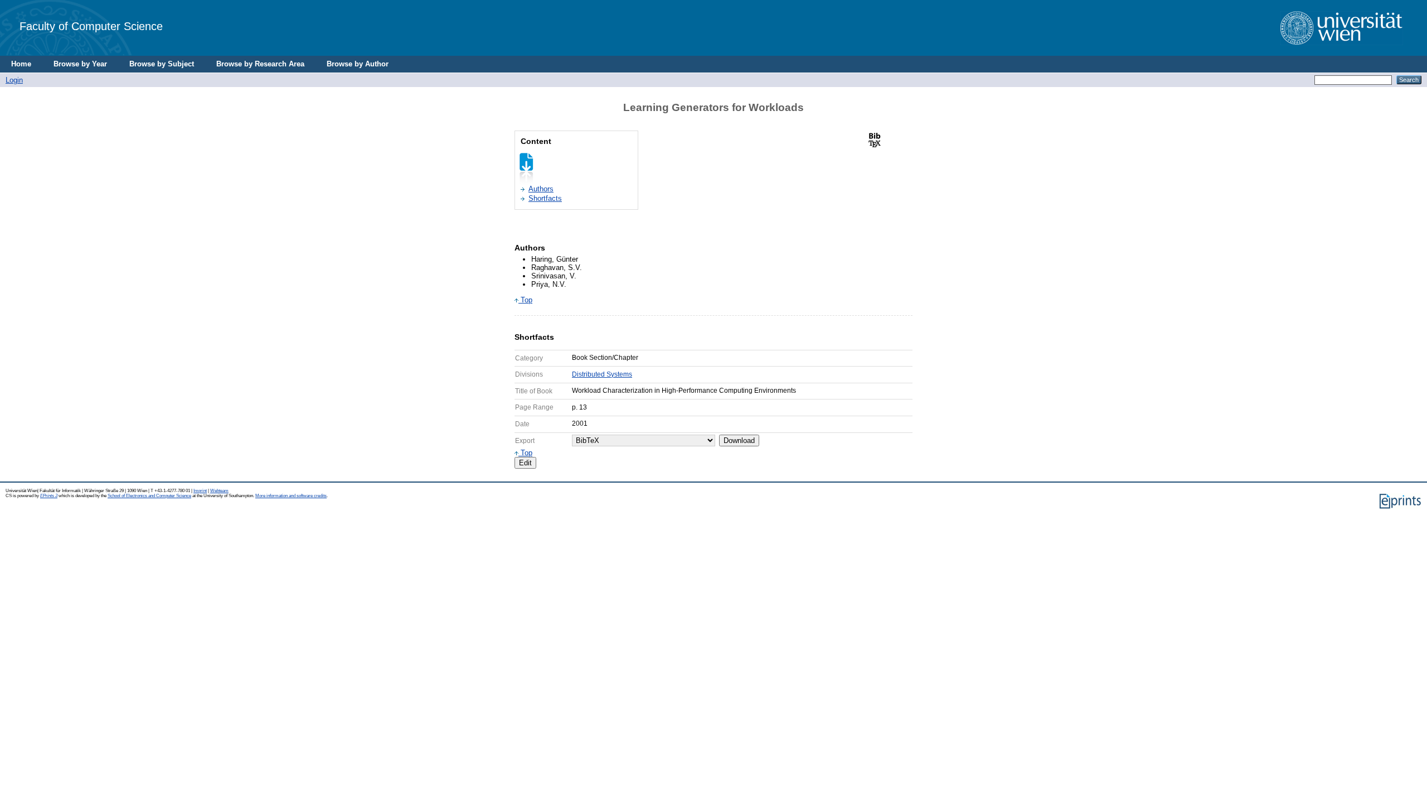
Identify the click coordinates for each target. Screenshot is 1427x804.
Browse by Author (358, 64)
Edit (525, 463)
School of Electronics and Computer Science (149, 495)
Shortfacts (545, 198)
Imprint (200, 490)
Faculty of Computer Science (91, 26)
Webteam (219, 490)
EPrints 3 (48, 495)
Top (525, 300)
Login (14, 80)
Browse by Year (80, 64)
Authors (541, 189)
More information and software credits (291, 495)
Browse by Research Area (260, 64)
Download (739, 440)
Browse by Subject (161, 64)
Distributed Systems (602, 374)
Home (21, 64)
